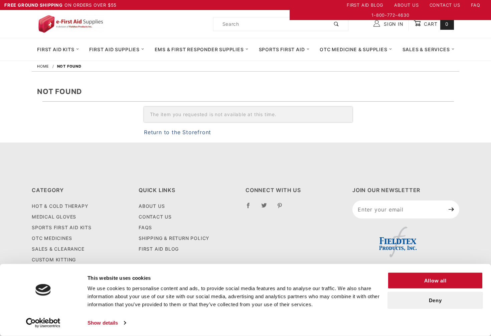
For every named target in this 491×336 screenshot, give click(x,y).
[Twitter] (267, 208)
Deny (435, 300)
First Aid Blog (365, 5)
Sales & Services (426, 49)
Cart (435, 24)
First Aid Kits (55, 49)
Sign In (392, 24)
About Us (406, 5)
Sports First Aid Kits (62, 227)
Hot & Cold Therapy (60, 206)
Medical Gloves (54, 217)
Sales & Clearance (58, 249)
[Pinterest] (282, 208)
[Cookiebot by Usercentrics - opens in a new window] (43, 323)
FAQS (145, 227)
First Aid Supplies (114, 49)
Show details (103, 323)
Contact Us (445, 5)
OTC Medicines (52, 238)
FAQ (475, 5)
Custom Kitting (54, 259)
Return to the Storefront (177, 132)
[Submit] (451, 209)
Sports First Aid (282, 49)
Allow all (435, 280)
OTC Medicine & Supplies (353, 49)
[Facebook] (251, 208)
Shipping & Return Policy (174, 238)
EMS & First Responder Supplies (199, 49)
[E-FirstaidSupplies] (70, 23)
